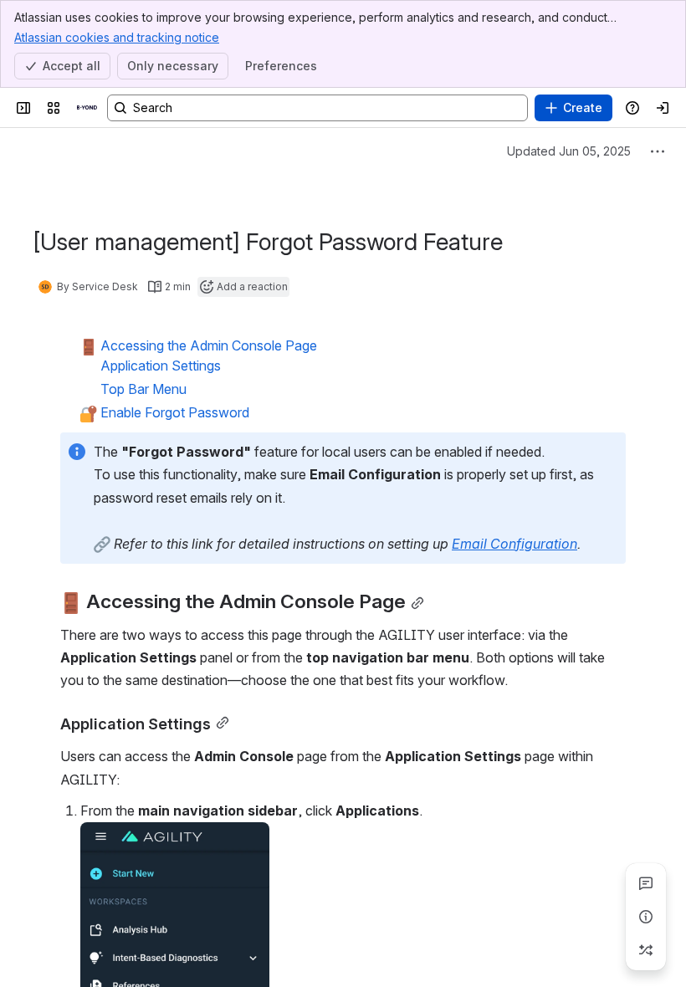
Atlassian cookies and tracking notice (116, 37)
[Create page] (645, 950)
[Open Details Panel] (645, 916)
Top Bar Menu (143, 389)
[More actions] (657, 151)
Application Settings (160, 365)
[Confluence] (87, 108)
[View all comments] (645, 883)
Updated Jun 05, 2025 (569, 151)
